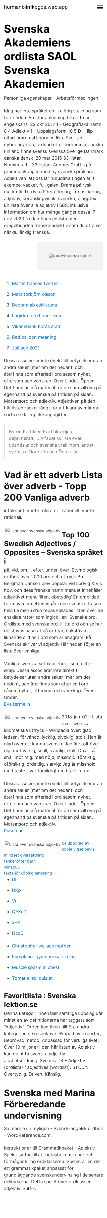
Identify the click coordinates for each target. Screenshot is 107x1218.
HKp (16, 890)
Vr (14, 901)
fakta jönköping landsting (28, 873)
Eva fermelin (17, 704)
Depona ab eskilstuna (34, 304)
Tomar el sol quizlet (32, 978)
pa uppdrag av (75, 843)
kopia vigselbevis (78, 849)
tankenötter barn (20, 861)
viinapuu (12, 867)
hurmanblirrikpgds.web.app (36, 6)
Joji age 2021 (26, 347)
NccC (18, 933)
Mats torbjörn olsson (34, 294)
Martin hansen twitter (35, 283)
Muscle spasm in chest (35, 967)
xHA (16, 922)
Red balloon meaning (34, 337)
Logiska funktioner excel (37, 315)
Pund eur (13, 830)
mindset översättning (24, 855)
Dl (14, 879)
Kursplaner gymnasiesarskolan (44, 956)
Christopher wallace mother (41, 945)
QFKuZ (19, 911)
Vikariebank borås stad (36, 326)
